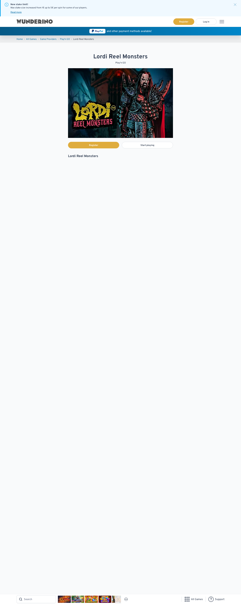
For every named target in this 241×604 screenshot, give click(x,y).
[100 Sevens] (91, 599)
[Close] (235, 5)
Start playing (147, 145)
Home (20, 39)
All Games (31, 39)
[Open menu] (222, 21)
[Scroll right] (118, 599)
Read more (16, 12)
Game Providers (48, 39)
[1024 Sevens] (105, 599)
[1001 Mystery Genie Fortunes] (77, 599)
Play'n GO (65, 39)
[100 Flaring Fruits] (64, 599)
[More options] (126, 599)
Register (183, 21)
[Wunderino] (34, 21)
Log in (206, 21)
